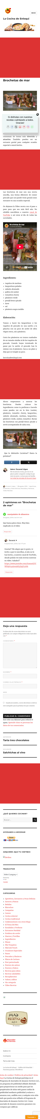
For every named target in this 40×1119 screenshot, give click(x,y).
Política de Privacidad (25, 1067)
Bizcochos (9, 907)
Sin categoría (10, 982)
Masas (7, 942)
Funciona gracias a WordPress (13, 1070)
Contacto (7, 1056)
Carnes (8, 913)
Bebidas (8, 904)
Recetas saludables (12, 974)
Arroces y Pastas (11, 902)
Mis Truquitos (11, 945)
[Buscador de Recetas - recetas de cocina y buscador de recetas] (20, 1040)
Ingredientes (10, 939)
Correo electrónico (12, 682)
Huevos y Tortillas (12, 936)
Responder (7, 531)
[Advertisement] (20, 58)
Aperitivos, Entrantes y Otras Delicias (20, 899)
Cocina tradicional (12, 919)
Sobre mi (6, 1051)
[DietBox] (20, 857)
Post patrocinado (12, 962)
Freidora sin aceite (12, 933)
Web (5, 692)
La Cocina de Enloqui (16, 18)
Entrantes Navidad (12, 930)
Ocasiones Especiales (13, 951)
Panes (7, 954)
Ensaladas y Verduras (13, 928)
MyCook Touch (11, 948)
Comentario (9, 641)
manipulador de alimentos (18, 514)
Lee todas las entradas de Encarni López (23, 478)
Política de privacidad (23, 1075)
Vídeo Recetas (8, 490)
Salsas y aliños (11, 979)
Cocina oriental (11, 916)
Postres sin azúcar (12, 965)
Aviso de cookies (6, 1075)
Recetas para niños (12, 971)
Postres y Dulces (11, 968)
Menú (33, 13)
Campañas (9, 910)
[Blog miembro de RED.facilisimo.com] (20, 997)
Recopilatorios (11, 977)
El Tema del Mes (11, 925)
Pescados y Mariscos (27, 488)
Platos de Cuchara (12, 959)
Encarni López (11, 486)
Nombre (7, 672)
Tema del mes (9, 1061)
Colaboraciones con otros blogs (17, 922)
